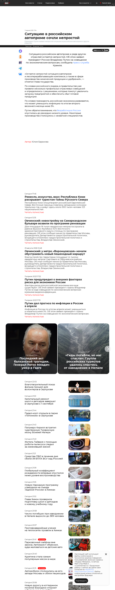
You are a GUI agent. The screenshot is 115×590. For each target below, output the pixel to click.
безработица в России (69, 110)
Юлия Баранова (40, 142)
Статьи (39, 3)
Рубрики (61, 3)
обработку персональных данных (84, 570)
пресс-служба (81, 62)
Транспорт (28, 46)
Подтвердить (81, 581)
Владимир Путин (38, 46)
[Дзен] (100, 50)
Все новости (30, 3)
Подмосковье (50, 3)
